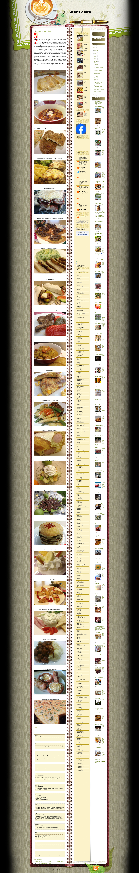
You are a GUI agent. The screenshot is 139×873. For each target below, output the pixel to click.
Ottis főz (97, 534)
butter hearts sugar (83, 197)
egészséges (79, 369)
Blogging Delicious (80, 11)
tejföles (78, 704)
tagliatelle (79, 694)
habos (78, 432)
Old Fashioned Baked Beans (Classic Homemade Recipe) (83, 163)
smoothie (79, 659)
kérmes (78, 484)
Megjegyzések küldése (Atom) (45, 863)
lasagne (78, 509)
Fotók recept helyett (44, 31)
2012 (94, 47)
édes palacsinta (80, 365)
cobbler (78, 325)
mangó (78, 532)
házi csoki (79, 438)
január (95, 92)
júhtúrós (78, 461)
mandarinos (79, 527)
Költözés (96, 709)
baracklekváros (80, 293)
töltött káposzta (80, 731)
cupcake (79, 334)
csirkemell (79, 345)
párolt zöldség (80, 585)
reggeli (78, 627)
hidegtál (78, 442)
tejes (78, 703)
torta (78, 728)
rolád (78, 642)
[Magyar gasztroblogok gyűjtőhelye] (82, 266)
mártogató (79, 533)
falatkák (78, 380)
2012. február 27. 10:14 (39, 753)
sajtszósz (79, 652)
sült (78, 672)
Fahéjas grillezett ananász (85, 89)
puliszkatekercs (80, 617)
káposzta (79, 466)
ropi (78, 644)
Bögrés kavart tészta (85, 81)
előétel (78, 372)
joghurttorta (79, 460)
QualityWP (68, 1)
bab (78, 285)
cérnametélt (79, 316)
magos (78, 520)
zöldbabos (79, 767)
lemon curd (79, 513)
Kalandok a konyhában (100, 323)
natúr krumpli (79, 565)
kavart (78, 470)
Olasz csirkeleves (97, 91)
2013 (94, 45)
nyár (78, 569)
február (95, 61)
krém (78, 495)
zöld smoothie (80, 766)
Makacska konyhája (99, 271)
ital (77, 453)
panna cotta (79, 576)
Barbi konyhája (98, 344)
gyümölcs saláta (80, 424)
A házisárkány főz (98, 513)
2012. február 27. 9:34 (39, 736)
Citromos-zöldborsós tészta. (103, 131)
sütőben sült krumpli (81, 679)
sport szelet (79, 670)
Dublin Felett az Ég (99, 573)
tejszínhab (79, 708)
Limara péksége (98, 149)
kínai (78, 485)
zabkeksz (79, 762)
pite (78, 600)
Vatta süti (86, 35)
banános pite (79, 290)
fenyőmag (79, 387)
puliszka (79, 616)
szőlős (78, 693)
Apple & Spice (82, 191)
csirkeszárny (79, 348)
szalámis (79, 682)
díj (77, 360)
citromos (79, 321)
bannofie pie (79, 292)
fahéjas (78, 377)
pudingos (79, 613)
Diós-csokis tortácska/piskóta (103, 670)
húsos (78, 446)
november (96, 50)
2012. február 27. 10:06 (39, 744)
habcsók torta (80, 429)
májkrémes (79, 523)
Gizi (36, 804)
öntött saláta (79, 574)
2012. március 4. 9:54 (39, 825)
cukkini (78, 330)
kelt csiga (79, 478)
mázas (78, 536)
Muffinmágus (97, 101)
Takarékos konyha (98, 106)
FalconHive (50, 869)
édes (78, 363)
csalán (78, 337)
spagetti (78, 668)
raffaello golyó (80, 621)
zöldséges (79, 770)
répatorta (79, 628)
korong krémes (80, 492)
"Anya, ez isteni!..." (99, 302)
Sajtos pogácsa (103, 108)
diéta (78, 359)
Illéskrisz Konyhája (99, 481)
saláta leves (79, 655)
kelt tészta (79, 480)
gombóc (78, 415)
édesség (79, 366)
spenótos (79, 669)
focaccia (79, 393)
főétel (78, 397)
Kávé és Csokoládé (99, 562)
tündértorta (79, 736)
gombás (78, 414)
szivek (78, 689)
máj (78, 522)
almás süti (79, 276)
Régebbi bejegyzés (60, 861)
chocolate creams (80, 317)
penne (78, 590)
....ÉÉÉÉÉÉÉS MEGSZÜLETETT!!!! (103, 586)
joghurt (78, 457)
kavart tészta (79, 471)
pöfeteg (78, 607)
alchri (96, 605)
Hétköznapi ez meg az (99, 626)
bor (78, 302)
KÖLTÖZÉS (97, 535)
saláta (78, 654)
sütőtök (78, 680)
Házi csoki (96, 77)
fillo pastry (79, 390)
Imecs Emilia (78, 123)
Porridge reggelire (97, 65)
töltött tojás (79, 733)
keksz (78, 474)
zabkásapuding (80, 760)
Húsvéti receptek (80, 452)
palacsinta (79, 575)
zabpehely (79, 763)
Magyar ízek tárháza (99, 404)
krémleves (79, 498)
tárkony (78, 696)
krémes (78, 497)
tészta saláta (79, 714)
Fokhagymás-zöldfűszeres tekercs (103, 337)
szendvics (79, 684)
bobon (78, 299)
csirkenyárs (79, 346)
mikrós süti (79, 551)
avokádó (79, 283)
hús (78, 443)
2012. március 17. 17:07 (39, 853)
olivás (78, 572)
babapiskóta (79, 286)
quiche (78, 620)
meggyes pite (80, 543)
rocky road (79, 641)
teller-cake (37, 824)
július (95, 53)
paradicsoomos (80, 583)
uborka (78, 739)
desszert (79, 358)
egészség (79, 368)
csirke (78, 342)
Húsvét (78, 449)
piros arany (79, 596)
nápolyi (78, 558)
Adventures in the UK (83, 216)
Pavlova (78, 586)
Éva (36, 774)
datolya (78, 356)
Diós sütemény (103, 391)
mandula (79, 529)
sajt (78, 649)
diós (78, 362)
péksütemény (80, 589)
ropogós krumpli (80, 645)
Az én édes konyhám (99, 503)
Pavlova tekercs (80, 588)
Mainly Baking (82, 171)
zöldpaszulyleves (80, 769)
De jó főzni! (97, 759)
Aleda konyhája (98, 203)
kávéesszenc (80, 473)
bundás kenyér (80, 310)
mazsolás (79, 539)
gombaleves (79, 411)
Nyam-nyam (97, 632)
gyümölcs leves (80, 422)
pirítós (78, 595)
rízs (78, 640)
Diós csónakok (103, 597)
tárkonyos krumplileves (81, 697)
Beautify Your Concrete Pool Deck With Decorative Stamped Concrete (100, 628)
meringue (79, 544)
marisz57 (37, 794)
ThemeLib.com (87, 1)
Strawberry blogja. (99, 724)
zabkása (79, 759)
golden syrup (79, 407)
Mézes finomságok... (99, 677)
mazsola (79, 537)
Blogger (84, 271)
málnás (78, 526)
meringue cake (80, 546)
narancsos (79, 562)
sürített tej (79, 676)
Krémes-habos (97, 88)
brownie (78, 306)
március (95, 59)
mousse (78, 554)
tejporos (78, 705)
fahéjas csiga (79, 379)
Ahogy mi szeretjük (99, 425)
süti (78, 677)
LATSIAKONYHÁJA (99, 292)
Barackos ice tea (82, 168)
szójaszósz (79, 690)
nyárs (78, 571)
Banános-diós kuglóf (103, 283)
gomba (78, 410)
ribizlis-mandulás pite (81, 634)
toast (78, 719)
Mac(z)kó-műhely (98, 735)
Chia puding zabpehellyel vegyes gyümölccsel (103, 175)
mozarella (79, 555)
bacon (78, 288)
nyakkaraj (79, 568)
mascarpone (79, 534)
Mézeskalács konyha (99, 435)
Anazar (36, 735)
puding (78, 612)
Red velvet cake (97, 73)
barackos (79, 295)
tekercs (78, 711)
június (95, 55)
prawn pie (79, 610)
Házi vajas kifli (103, 346)
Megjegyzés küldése (38, 859)
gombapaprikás (80, 412)
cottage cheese (80, 327)
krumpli (78, 501)
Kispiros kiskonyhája (99, 667)
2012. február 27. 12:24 (39, 786)
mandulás (79, 530)
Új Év (78, 742)
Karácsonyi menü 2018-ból (103, 369)
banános (79, 289)
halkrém (78, 436)
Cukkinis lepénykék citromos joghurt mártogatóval (98, 82)
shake (78, 658)
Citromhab (97, 160)
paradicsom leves (80, 581)
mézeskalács (80, 550)
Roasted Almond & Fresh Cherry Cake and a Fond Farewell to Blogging (83, 193)
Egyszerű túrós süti (103, 294)
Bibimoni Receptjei (99, 244)
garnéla (78, 404)
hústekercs (79, 447)
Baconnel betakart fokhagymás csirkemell (86, 46)
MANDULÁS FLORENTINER (103, 608)
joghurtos (79, 459)
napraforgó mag (80, 560)
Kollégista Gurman (99, 558)
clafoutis (79, 324)
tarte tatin (79, 700)
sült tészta (79, 675)
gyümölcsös (79, 425)
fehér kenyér (79, 383)
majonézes (79, 525)
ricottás (78, 637)
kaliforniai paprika (80, 464)
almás (78, 275)
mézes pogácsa (80, 548)
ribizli (78, 631)
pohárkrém (79, 603)
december (96, 48)
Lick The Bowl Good (83, 186)
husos (78, 445)
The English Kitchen (83, 161)
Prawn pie (96, 64)
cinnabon (79, 318)
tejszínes (79, 707)
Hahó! (103, 699)
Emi (36, 832)
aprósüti (78, 282)
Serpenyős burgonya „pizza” (103, 541)
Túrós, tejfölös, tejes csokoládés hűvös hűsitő (103, 317)
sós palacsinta (80, 665)
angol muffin (79, 281)
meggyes (79, 541)
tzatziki (78, 738)
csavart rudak (80, 338)
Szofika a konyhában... (99, 281)
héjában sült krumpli (81, 439)
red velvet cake (80, 626)
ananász (79, 278)
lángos (78, 508)
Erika (36, 743)
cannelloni (79, 314)
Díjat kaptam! (96, 79)
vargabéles (79, 750)
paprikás (79, 579)
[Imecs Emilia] (81, 134)
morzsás (79, 553)
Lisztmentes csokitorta (98, 67)
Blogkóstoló (79, 297)
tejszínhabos (79, 710)
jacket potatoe (80, 454)
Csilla (36, 813)
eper (78, 373)
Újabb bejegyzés (38, 861)
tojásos (78, 725)
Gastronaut (81, 176)
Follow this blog (82, 234)
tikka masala (79, 717)
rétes (78, 630)
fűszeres (79, 403)
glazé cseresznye (80, 405)
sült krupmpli (79, 673)
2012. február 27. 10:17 (39, 766)
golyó (78, 408)
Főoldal (49, 861)
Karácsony (79, 467)
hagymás (79, 433)
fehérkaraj (79, 384)
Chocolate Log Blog (83, 156)
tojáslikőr (79, 724)
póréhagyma (79, 604)
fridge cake (79, 400)
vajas (78, 746)
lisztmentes (79, 519)
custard (78, 335)
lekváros (79, 512)
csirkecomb (79, 344)
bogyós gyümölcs (80, 300)
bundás (78, 309)
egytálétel (79, 370)
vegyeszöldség (80, 753)
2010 (94, 95)
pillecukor (79, 593)
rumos (78, 647)
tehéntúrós (79, 701)
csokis (78, 352)
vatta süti (79, 752)
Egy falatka (97, 615)
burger (78, 311)
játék (78, 456)
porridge (79, 606)
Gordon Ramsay (80, 417)
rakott (78, 623)
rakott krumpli (80, 624)
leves (78, 518)
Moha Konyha (98, 399)
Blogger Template (79, 1)
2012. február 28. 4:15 (39, 795)
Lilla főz (96, 447)
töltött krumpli (79, 732)
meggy (78, 540)
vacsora (79, 745)
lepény (78, 515)
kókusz (78, 488)
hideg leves (79, 440)
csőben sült (79, 355)
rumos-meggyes (80, 648)
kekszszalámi (80, 477)
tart (78, 698)
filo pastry (79, 391)
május (95, 56)
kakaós (78, 463)
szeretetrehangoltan (99, 376)
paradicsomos (80, 582)
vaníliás (78, 749)
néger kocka (79, 567)
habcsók (79, 428)
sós (78, 662)
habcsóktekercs (80, 431)
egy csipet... (97, 656)
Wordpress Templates (57, 869)
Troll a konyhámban (99, 548)
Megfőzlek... (97, 523)
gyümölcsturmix (80, 426)
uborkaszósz (79, 741)
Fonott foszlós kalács (103, 263)
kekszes (79, 475)
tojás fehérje (79, 722)
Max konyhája (98, 415)
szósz (78, 691)
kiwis (78, 487)
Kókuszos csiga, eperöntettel (103, 428)
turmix (78, 735)
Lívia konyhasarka (98, 312)
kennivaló (79, 481)
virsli (78, 755)
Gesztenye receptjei (99, 470)
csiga (78, 341)
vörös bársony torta (81, 757)
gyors (78, 421)
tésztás (78, 715)
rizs (78, 638)
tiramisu (78, 718)
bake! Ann (97, 583)
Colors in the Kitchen (99, 193)
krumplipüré (79, 502)
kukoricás (79, 505)
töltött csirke (79, 729)
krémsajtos (79, 499)
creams (78, 328)
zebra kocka (79, 764)
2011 (94, 94)
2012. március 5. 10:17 (39, 833)
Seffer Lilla (37, 785)
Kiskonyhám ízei (98, 538)
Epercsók (97, 492)
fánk (78, 382)
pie (77, 592)
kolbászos (79, 491)
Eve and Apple (82, 167)
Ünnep (78, 743)
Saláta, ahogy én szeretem (99, 89)
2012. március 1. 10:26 (39, 814)
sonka (78, 661)
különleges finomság (81, 506)
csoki (78, 349)
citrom (78, 320)
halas (78, 435)
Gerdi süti (97, 116)
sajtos (78, 651)
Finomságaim (98, 138)
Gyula (103, 493)
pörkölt (78, 609)
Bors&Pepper (97, 698)
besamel (79, 296)
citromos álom (80, 323)
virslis (78, 756)
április (95, 58)
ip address (94, 42)
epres (78, 376)
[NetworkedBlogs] (82, 232)
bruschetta (79, 307)
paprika (78, 578)
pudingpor (79, 614)
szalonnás (79, 683)
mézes (78, 547)
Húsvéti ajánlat (80, 450)
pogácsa (79, 602)
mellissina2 (37, 842)
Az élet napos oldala (99, 354)
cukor (78, 332)
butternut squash (80, 313)
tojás (78, 721)
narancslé (79, 561)
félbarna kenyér (80, 386)
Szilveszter (79, 687)
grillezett (79, 419)
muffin (78, 557)
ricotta (78, 635)
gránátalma (79, 418)
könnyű (78, 494)
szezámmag (79, 686)
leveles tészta (80, 516)
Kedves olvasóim (82, 217)
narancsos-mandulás (81, 564)
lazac (78, 511)
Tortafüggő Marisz (99, 333)
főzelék (78, 398)
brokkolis (79, 304)
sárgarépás (79, 656)
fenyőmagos (79, 389)
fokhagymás (79, 396)
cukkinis (79, 331)
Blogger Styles (70, 869)
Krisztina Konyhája (99, 708)
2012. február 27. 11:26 (39, 775)
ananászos (79, 279)
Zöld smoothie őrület (98, 86)
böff (78, 303)
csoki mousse (80, 351)
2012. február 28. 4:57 (39, 805)
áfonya (78, 274)
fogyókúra (79, 394)
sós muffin (79, 663)
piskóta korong (80, 599)
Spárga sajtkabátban (103, 515)
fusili (78, 401)
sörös (78, 666)
